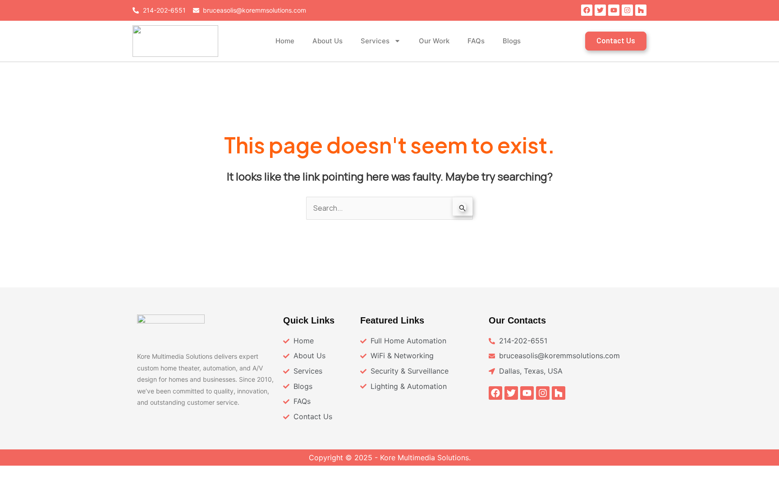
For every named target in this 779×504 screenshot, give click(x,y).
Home (284, 41)
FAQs (476, 41)
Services (375, 41)
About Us (327, 41)
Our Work (434, 41)
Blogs (512, 41)
